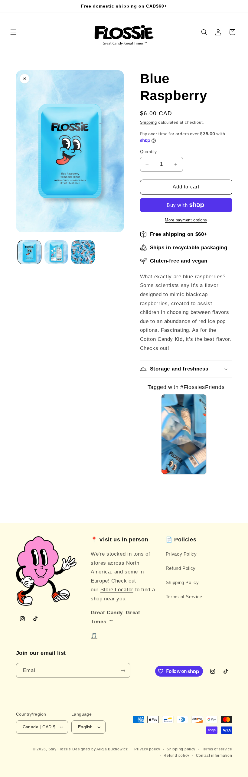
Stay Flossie (59, 749)
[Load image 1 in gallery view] (29, 252)
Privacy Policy (181, 554)
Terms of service (217, 749)
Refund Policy (181, 568)
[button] (13, 32)
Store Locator (116, 590)
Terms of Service (184, 596)
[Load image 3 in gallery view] (83, 252)
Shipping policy (181, 749)
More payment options (186, 220)
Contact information (214, 755)
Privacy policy (147, 749)
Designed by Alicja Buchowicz (100, 749)
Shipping (148, 122)
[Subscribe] (123, 670)
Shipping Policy (182, 582)
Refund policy (176, 755)
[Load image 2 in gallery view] (56, 252)
